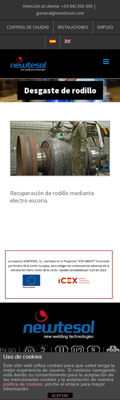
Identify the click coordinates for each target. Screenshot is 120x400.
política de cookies (22, 384)
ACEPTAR (60, 396)
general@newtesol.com (60, 13)
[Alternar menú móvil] (106, 61)
